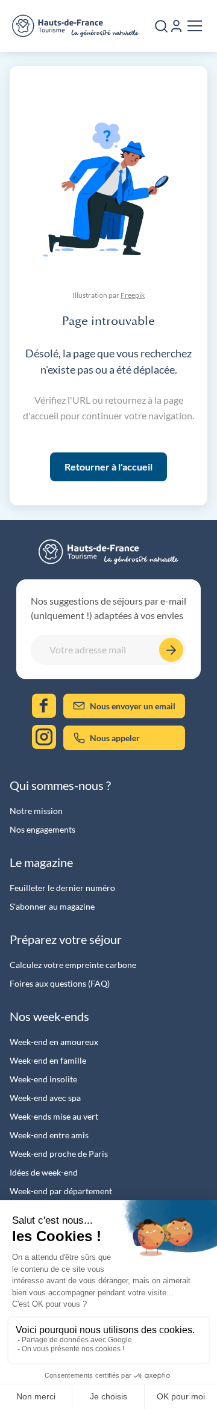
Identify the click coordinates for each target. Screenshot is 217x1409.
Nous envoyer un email (132, 706)
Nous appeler (115, 738)
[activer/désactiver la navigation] (194, 26)
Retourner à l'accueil (108, 466)
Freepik (133, 295)
